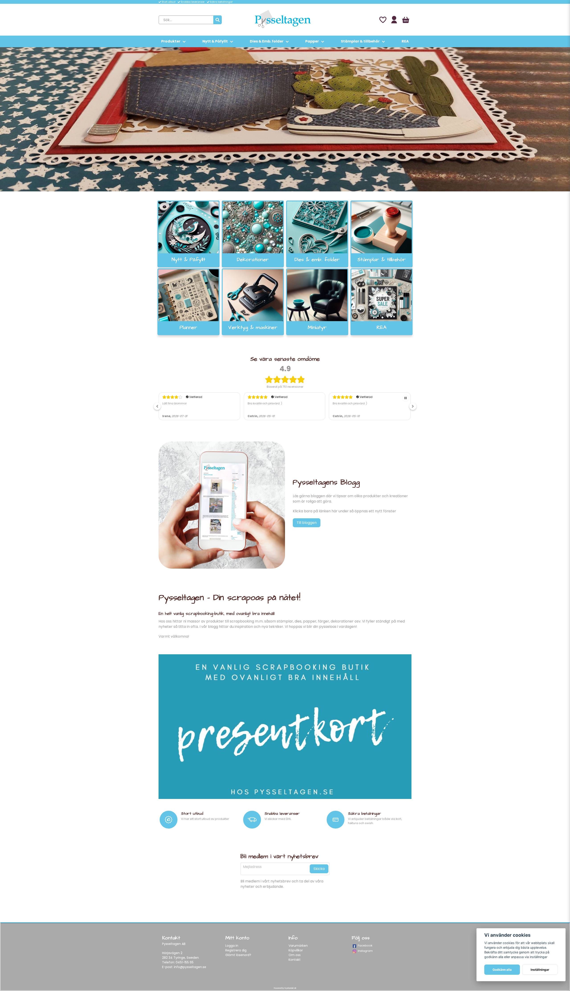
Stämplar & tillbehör (360, 41)
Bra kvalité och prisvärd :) (179, 403)
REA (405, 41)
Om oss (295, 955)
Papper (312, 41)
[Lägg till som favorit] (382, 19)
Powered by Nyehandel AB (285, 988)
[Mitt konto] (394, 19)
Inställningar (540, 969)
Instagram (365, 951)
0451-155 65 (184, 962)
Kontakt (295, 959)
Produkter (170, 41)
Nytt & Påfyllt (215, 41)
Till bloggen (307, 522)
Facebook (365, 945)
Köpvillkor (296, 950)
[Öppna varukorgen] (405, 19)
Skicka (319, 868)
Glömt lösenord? (238, 955)
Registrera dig (235, 950)
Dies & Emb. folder (266, 41)
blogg (213, 626)
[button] (157, 406)
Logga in (231, 945)
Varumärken (298, 945)
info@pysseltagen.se (190, 967)
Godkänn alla (502, 969)
